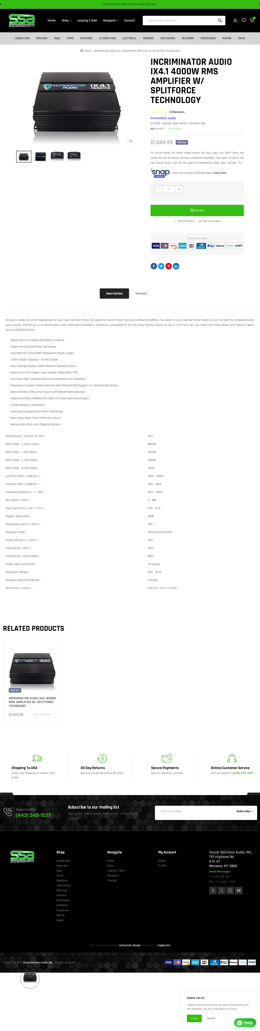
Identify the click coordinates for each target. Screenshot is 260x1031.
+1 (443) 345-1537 (219, 877)
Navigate (112, 876)
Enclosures (167, 38)
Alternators (107, 38)
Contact (112, 881)
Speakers (86, 38)
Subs (57, 38)
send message (219, 872)
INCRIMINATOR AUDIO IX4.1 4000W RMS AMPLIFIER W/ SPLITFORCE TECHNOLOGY (32, 702)
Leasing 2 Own (116, 871)
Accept (194, 1018)
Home (88, 51)
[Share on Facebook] (154, 266)
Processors (208, 38)
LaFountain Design (130, 945)
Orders (162, 861)
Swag (241, 38)
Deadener (188, 38)
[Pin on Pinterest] (168, 266)
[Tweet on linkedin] (176, 266)
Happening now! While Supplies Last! (157, 4)
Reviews (141, 293)
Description (114, 293)
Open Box (41, 38)
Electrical (129, 38)
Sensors (148, 38)
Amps (70, 38)
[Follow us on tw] (221, 890)
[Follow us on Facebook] (213, 890)
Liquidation (22, 38)
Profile (162, 866)
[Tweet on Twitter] (161, 266)
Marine (226, 38)
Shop (110, 866)
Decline (211, 1018)
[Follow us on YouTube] (238, 890)
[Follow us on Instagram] (230, 890)
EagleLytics (164, 945)
